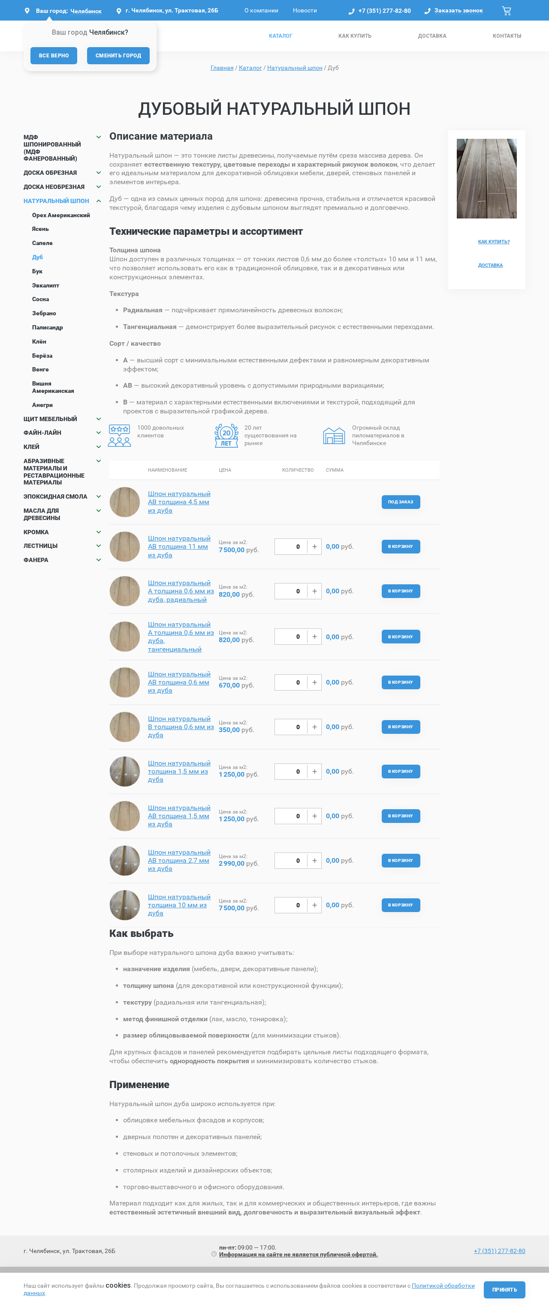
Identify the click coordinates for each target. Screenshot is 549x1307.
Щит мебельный (50, 419)
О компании (261, 10)
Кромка (36, 532)
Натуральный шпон (56, 200)
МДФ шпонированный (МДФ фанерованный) (52, 148)
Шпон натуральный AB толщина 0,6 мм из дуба (179, 682)
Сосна (40, 299)
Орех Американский (61, 215)
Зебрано (44, 313)
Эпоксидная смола (55, 496)
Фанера (36, 559)
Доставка (432, 36)
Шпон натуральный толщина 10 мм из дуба (179, 905)
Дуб (37, 257)
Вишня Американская (53, 387)
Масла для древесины (42, 514)
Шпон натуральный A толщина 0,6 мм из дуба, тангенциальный (181, 636)
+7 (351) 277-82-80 (385, 10)
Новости (305, 10)
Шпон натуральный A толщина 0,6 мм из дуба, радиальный (181, 591)
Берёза (42, 355)
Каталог (281, 36)
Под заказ (400, 501)
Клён (39, 341)
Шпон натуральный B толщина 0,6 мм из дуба (181, 727)
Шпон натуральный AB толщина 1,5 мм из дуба (179, 816)
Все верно (54, 56)
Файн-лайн (42, 432)
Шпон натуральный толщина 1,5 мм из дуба (179, 771)
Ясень (40, 228)
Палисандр (47, 327)
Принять (504, 1290)
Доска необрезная (54, 186)
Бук (37, 271)
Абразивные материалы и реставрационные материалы (54, 472)
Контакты (507, 36)
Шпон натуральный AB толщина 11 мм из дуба (179, 546)
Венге (40, 369)
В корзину (400, 546)
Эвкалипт (45, 285)
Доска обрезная (50, 172)
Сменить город (118, 56)
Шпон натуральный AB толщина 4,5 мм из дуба (179, 502)
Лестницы (40, 545)
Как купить (354, 36)
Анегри (42, 404)
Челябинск (86, 11)
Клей (31, 446)
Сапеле (42, 242)
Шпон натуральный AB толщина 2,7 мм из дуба (179, 860)
